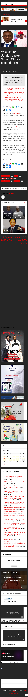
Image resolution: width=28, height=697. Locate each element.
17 (4, 459)
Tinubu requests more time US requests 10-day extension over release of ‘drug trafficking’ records (14, 498)
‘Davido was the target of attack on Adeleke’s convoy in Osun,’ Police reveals (17, 19)
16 (23, 458)
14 (17, 458)
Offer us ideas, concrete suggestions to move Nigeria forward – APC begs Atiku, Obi (12, 215)
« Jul (4, 464)
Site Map (11, 693)
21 (17, 459)
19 (10, 459)
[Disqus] (14, 264)
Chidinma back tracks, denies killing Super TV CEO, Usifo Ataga (7, 239)
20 (13, 459)
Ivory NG (9, 4)
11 (7, 458)
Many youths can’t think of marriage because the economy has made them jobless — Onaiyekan (14, 534)
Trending (5, 14)
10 (4, 458)
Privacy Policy (16, 693)
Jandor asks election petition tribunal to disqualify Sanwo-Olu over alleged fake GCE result (14, 94)
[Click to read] (14, 226)
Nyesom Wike (16, 113)
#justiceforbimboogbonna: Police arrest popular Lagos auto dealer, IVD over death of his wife (21, 240)
